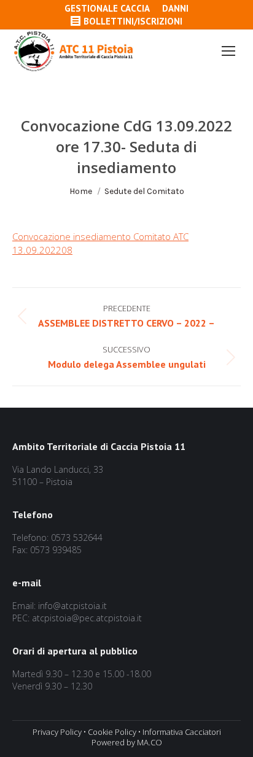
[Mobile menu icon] (228, 51)
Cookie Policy (112, 731)
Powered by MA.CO (126, 742)
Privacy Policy (57, 731)
